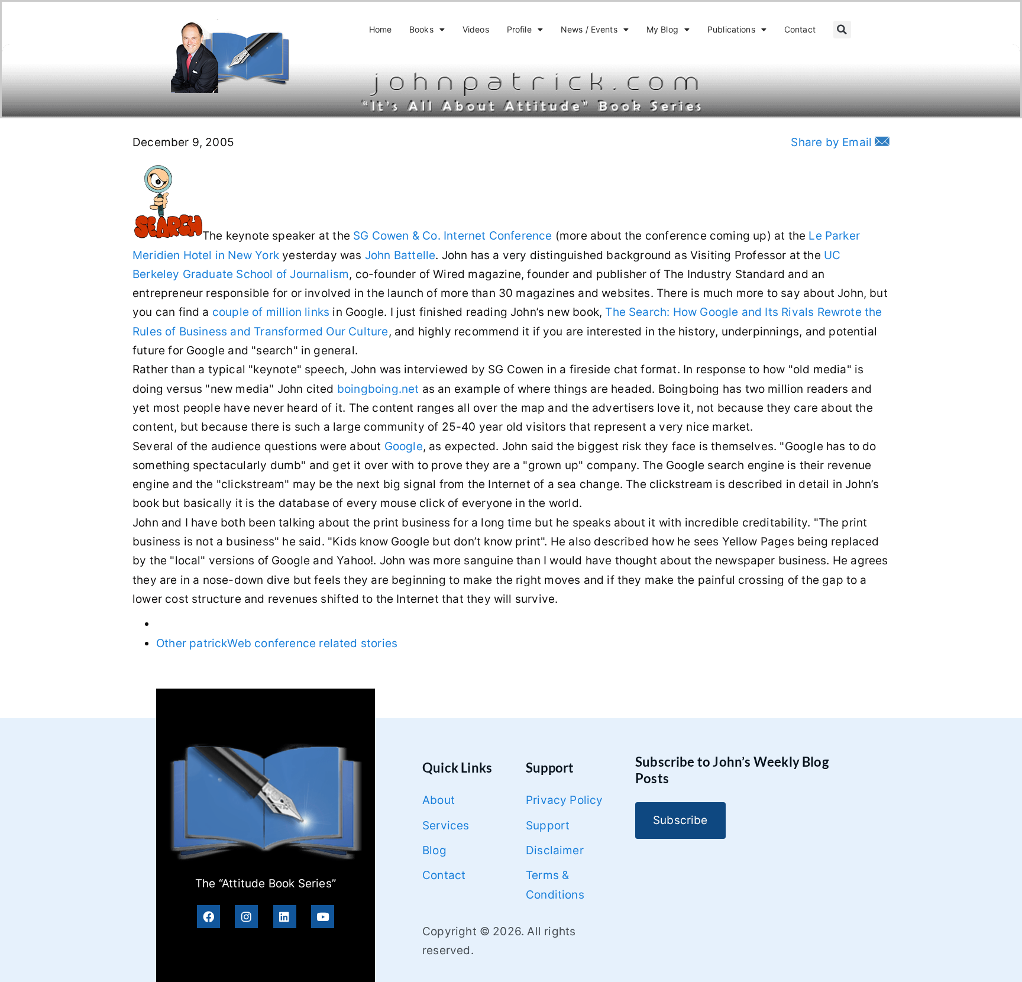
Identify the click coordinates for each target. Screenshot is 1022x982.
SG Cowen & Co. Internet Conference (452, 236)
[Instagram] (246, 916)
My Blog (662, 29)
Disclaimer (555, 850)
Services (446, 825)
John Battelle (400, 255)
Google (403, 446)
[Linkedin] (284, 916)
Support (548, 825)
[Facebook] (208, 916)
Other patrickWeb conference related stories (276, 643)
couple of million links (270, 312)
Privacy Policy (564, 800)
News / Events (589, 29)
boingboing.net (378, 389)
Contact (800, 29)
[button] (842, 29)
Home (380, 29)
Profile (519, 29)
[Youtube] (322, 916)
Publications (731, 29)
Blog (434, 850)
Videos (476, 29)
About (438, 800)
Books (421, 29)
